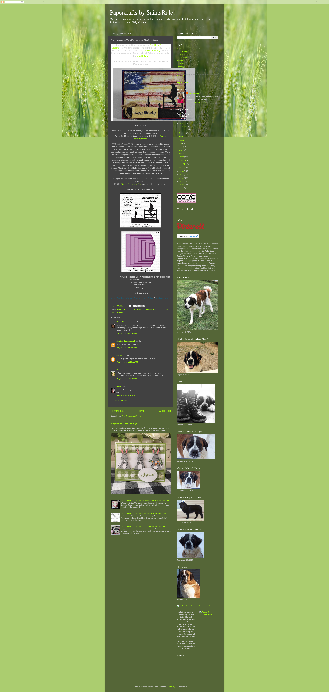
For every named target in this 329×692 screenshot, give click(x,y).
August (182, 140)
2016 (181, 123)
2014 (181, 171)
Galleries (180, 64)
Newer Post (117, 410)
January (182, 164)
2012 (181, 178)
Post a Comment (120, 401)
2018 (181, 117)
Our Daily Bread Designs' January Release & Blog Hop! (143, 526)
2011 (181, 181)
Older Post (165, 410)
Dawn (118, 386)
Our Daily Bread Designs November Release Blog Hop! (143, 513)
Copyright (180, 54)
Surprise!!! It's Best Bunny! (124, 424)
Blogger (191, 687)
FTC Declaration (183, 51)
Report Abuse (183, 83)
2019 (181, 113)
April (181, 153)
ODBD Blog (142, 55)
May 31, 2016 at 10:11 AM (127, 362)
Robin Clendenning (125, 322)
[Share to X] (139, 306)
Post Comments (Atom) (131, 416)
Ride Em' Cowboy (151, 50)
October (182, 133)
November (183, 130)
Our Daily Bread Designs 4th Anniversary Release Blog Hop (145, 500)
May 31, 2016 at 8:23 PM (126, 379)
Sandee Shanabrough (125, 341)
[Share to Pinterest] (144, 306)
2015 (181, 168)
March (181, 157)
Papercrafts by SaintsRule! (142, 12)
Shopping (180, 67)
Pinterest (180, 76)
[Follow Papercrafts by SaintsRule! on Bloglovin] (188, 237)
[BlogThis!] (137, 306)
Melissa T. (120, 355)
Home (141, 410)
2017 (181, 120)
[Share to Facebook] (141, 306)
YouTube (180, 73)
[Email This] (134, 306)
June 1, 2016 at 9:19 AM (126, 395)
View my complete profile (196, 102)
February (183, 160)
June (181, 147)
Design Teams (182, 57)
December (183, 126)
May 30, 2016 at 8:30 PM (126, 333)
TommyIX (173, 687)
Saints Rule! (193, 93)
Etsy (178, 70)
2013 (181, 175)
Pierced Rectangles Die (131, 184)
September (183, 136)
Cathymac (120, 370)
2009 (181, 188)
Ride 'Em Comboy (144, 309)
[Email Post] (130, 306)
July (180, 143)
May (181, 150)
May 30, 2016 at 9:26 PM (126, 348)
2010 (181, 185)
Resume (180, 61)
